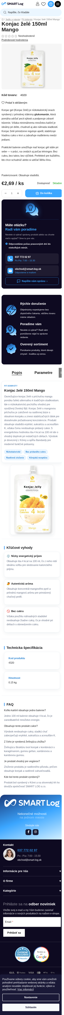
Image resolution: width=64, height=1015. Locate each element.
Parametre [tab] (43, 372)
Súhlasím (30, 1007)
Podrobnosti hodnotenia (15, 40)
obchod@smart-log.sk (29, 860)
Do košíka (46, 193)
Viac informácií (25, 989)
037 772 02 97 (27, 850)
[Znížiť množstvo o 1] (5, 193)
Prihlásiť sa (14, 932)
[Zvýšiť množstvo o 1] (18, 193)
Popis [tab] (17, 372)
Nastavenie (30, 997)
